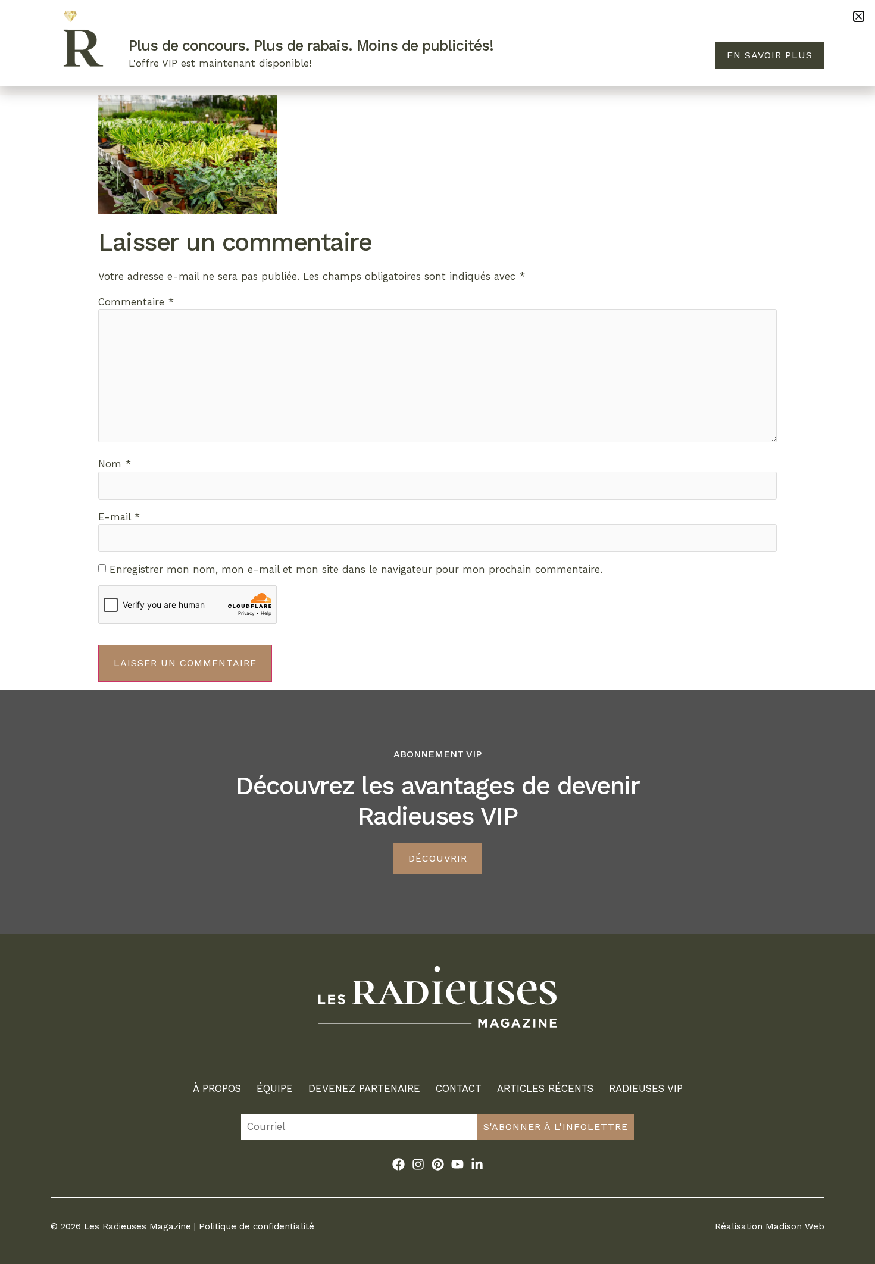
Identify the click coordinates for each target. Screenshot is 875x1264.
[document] (437, 632)
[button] (858, 16)
